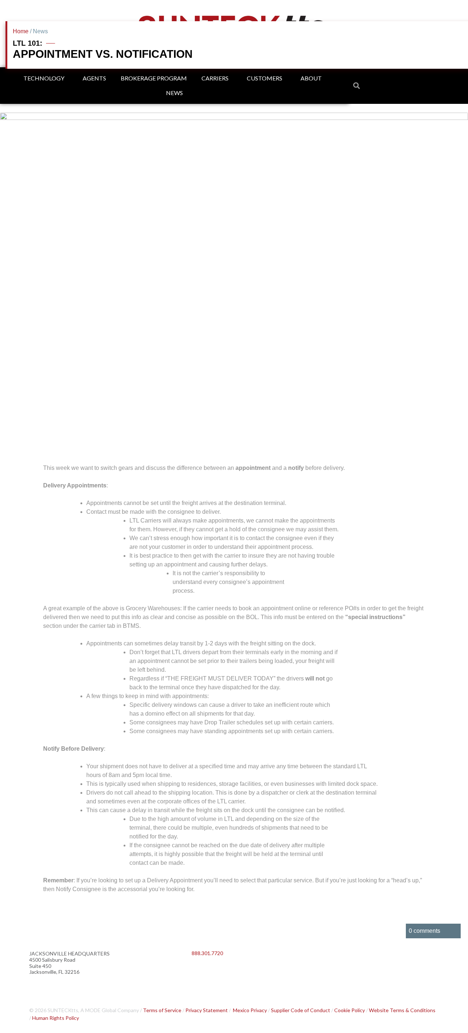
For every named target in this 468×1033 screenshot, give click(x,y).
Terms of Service (162, 1010)
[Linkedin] (201, 972)
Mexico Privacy (250, 1010)
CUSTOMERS (264, 78)
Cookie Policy (349, 1010)
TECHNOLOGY (43, 78)
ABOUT (311, 78)
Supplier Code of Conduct (300, 1010)
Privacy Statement (206, 1010)
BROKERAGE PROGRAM (154, 78)
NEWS (174, 92)
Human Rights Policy (55, 1018)
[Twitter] (221, 972)
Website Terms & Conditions (402, 1010)
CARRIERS (215, 78)
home (21, 31)
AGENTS (94, 78)
